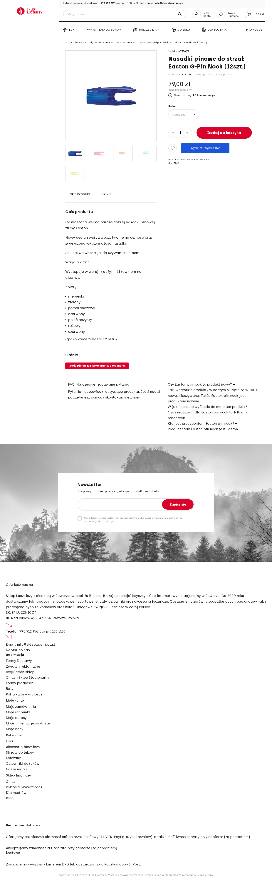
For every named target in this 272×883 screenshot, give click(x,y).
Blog (10, 798)
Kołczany (13, 758)
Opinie (106, 194)
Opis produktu (81, 194)
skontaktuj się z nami (123, 397)
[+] (187, 133)
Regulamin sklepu (21, 672)
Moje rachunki (18, 712)
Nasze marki (16, 769)
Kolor (172, 106)
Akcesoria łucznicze (23, 747)
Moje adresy (16, 718)
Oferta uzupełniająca (158, 875)
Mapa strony (205, 875)
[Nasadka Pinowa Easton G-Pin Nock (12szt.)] (75, 153)
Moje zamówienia (21, 707)
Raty (10, 689)
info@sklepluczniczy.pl (169, 3)
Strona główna (74, 42)
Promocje (254, 29)
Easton (186, 74)
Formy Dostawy (19, 661)
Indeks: (172, 51)
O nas (11, 782)
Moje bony (14, 729)
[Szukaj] (180, 14)
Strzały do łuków (107, 29)
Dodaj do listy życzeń (172, 148)
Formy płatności (19, 683)
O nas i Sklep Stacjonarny (27, 678)
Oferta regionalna (184, 875)
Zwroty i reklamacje (23, 666)
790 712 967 (108, 3)
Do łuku (183, 29)
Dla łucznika (218, 29)
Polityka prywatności (24, 694)
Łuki (72, 29)
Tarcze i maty (149, 29)
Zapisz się (177, 504)
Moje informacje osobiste (28, 723)
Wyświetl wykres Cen (205, 148)
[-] (173, 133)
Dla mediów (16, 793)
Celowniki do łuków (22, 764)
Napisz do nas (18, 650)
